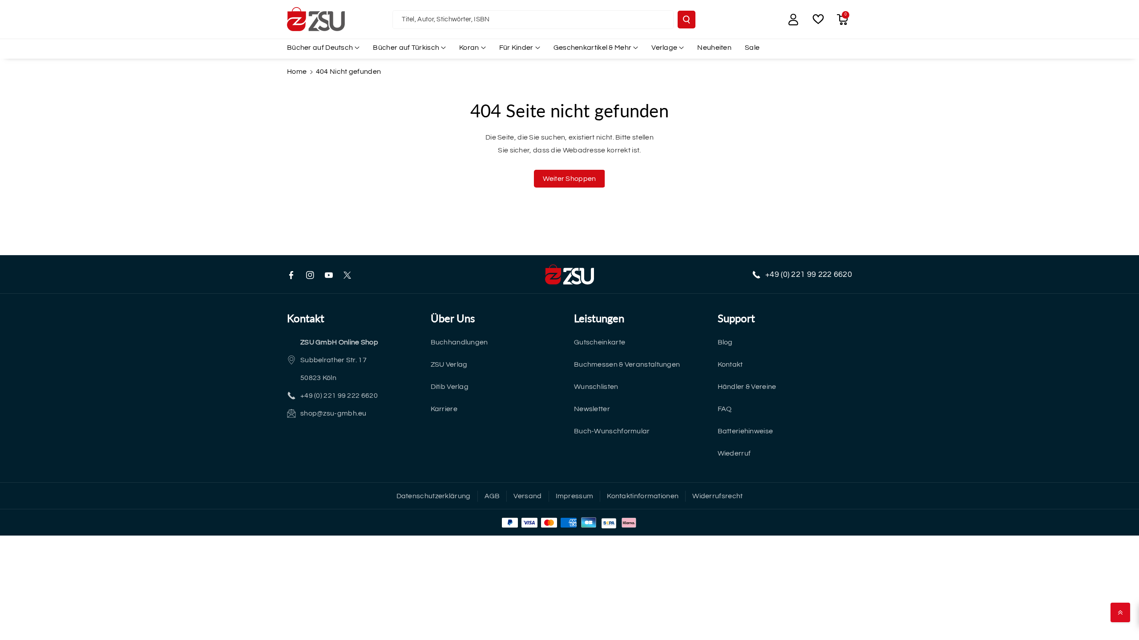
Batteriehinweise (745, 431)
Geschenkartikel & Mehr (592, 47)
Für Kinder (516, 47)
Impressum (575, 496)
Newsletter (592, 408)
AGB (492, 496)
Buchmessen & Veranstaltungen (627, 364)
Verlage (664, 47)
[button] (842, 19)
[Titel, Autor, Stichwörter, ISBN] (686, 19)
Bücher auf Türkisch (406, 47)
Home (297, 71)
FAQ (725, 408)
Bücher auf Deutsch (320, 47)
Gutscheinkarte (599, 342)
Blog (725, 342)
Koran (469, 47)
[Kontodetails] (793, 19)
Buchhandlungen (459, 342)
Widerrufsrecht (717, 496)
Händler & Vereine (747, 386)
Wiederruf (734, 453)
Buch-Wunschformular (612, 431)
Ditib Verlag (450, 386)
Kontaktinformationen (643, 496)
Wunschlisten (596, 386)
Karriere (444, 408)
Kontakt (730, 364)
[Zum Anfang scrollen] (1120, 612)
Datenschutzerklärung (433, 496)
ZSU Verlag (449, 364)
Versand (527, 496)
